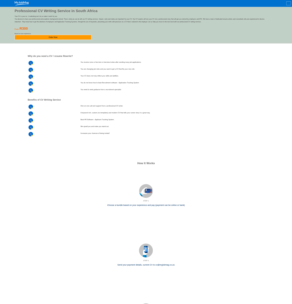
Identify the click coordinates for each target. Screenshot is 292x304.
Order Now (142, 41)
